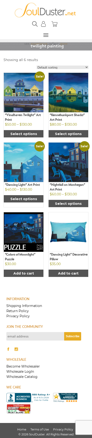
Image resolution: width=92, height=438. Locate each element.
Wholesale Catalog (22, 377)
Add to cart (23, 273)
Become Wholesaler (23, 366)
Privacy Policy (18, 316)
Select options (23, 134)
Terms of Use (39, 429)
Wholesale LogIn (20, 371)
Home (21, 429)
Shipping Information (24, 306)
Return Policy (17, 311)
